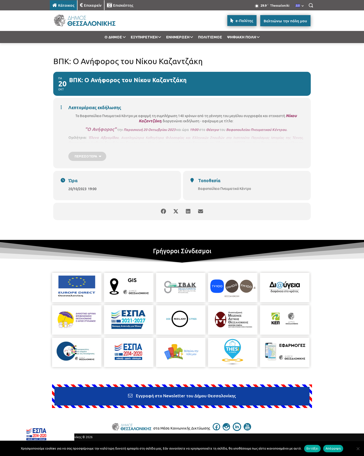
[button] (310, 5)
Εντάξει (312, 448)
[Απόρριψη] (357, 448)
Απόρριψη (333, 448)
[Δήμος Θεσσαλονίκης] (89, 20)
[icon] (216, 429)
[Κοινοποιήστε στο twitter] (176, 211)
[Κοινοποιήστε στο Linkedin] (188, 211)
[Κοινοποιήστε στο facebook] (163, 211)
